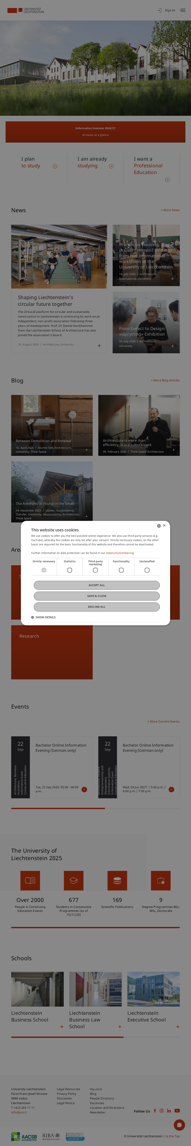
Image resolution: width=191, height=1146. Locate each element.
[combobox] (159, 526)
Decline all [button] (96, 607)
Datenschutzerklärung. (120, 553)
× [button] (164, 525)
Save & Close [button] (97, 596)
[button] (43, 617)
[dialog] (95, 573)
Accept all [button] (97, 585)
